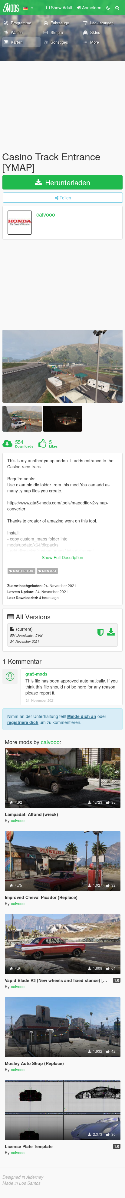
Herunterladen (66, 182)
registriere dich (22, 722)
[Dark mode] (108, 7)
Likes (53, 446)
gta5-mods (36, 674)
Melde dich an (81, 716)
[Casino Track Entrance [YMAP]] (62, 366)
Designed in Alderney (22, 1177)
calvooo (45, 214)
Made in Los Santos (21, 1183)
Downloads (24, 446)
